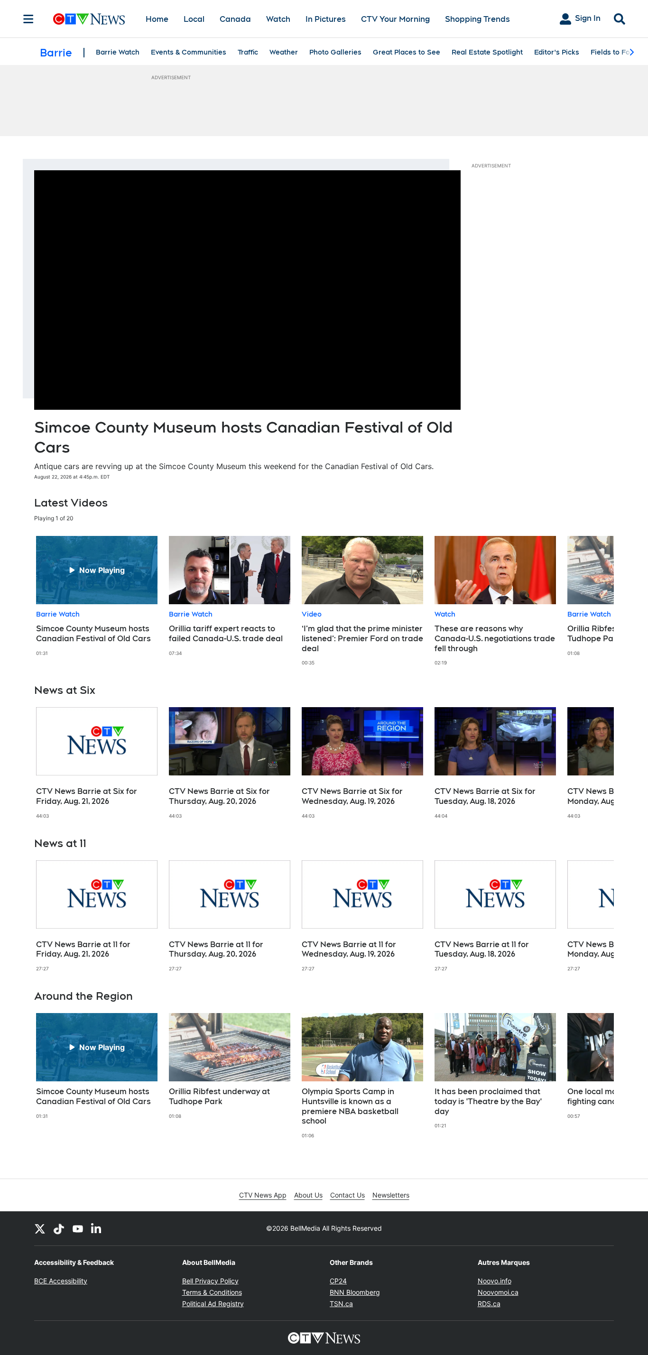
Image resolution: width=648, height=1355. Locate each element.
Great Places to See (406, 52)
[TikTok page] (59, 1228)
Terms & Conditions (212, 1292)
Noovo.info (494, 1281)
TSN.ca (341, 1304)
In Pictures (325, 19)
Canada (235, 19)
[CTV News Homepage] (89, 19)
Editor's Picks (556, 52)
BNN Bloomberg (355, 1292)
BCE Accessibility (60, 1281)
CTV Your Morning (395, 19)
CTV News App (263, 1195)
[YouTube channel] (77, 1228)
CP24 (338, 1281)
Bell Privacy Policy (210, 1281)
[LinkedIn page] (96, 1228)
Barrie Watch (117, 52)
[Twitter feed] (40, 1228)
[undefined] (96, 596)
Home (157, 19)
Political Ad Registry (213, 1304)
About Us (308, 1195)
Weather (283, 52)
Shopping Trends (477, 19)
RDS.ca (489, 1304)
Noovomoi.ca (498, 1292)
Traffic (248, 52)
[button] (595, 601)
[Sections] (28, 18)
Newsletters (390, 1195)
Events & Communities (188, 52)
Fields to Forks (615, 52)
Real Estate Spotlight (487, 52)
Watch (278, 19)
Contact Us (347, 1195)
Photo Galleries (335, 52)
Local (194, 19)
